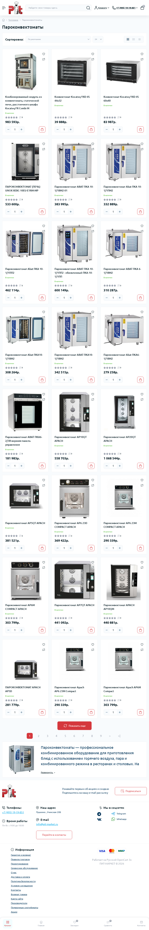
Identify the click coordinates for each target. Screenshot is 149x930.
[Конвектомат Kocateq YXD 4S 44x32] (75, 72)
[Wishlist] (43, 53)
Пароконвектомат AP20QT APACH (120, 439)
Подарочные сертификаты (24, 907)
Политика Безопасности (23, 881)
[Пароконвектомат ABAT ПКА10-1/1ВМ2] (75, 330)
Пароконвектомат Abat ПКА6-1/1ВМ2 (122, 356)
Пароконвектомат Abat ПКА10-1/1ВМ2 (24, 356)
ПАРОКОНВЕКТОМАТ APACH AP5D (23, 689)
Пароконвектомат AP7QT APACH (74, 605)
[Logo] (15, 7)
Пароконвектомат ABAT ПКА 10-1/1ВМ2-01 (74, 188)
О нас (14, 872)
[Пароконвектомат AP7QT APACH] (75, 580)
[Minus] (8, 129)
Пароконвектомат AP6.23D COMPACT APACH (71, 525)
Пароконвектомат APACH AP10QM (119, 607)
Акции (14, 912)
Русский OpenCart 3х (119, 859)
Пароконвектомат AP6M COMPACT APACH (20, 607)
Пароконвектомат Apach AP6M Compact (122, 689)
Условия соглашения (22, 885)
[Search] (88, 8)
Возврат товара (19, 894)
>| (119, 735)
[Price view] (139, 39)
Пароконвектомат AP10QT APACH (71, 439)
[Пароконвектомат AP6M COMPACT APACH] (25, 580)
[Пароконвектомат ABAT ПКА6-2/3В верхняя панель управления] (25, 412)
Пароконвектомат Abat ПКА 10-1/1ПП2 (24, 270)
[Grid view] (128, 39)
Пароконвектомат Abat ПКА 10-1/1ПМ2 (123, 188)
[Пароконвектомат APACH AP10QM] (124, 580)
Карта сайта (17, 899)
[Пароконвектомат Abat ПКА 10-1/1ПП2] (25, 244)
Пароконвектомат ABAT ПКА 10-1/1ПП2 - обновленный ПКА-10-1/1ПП (74, 272)
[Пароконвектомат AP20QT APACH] (124, 412)
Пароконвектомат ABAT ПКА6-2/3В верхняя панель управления (23, 441)
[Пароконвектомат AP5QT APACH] (25, 498)
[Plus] (21, 129)
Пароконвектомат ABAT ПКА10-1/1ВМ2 (74, 356)
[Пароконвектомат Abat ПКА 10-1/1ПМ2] (124, 162)
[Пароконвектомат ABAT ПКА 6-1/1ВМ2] (124, 244)
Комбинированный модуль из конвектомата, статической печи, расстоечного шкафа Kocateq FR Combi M (23, 102)
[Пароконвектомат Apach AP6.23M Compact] (75, 662)
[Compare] (43, 59)
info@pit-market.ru (47, 824)
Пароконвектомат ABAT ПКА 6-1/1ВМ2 (122, 270)
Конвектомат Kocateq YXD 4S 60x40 (121, 98)
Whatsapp (121, 819)
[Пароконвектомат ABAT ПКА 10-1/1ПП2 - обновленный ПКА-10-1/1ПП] (75, 244)
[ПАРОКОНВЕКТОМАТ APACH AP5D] (25, 662)
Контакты (16, 890)
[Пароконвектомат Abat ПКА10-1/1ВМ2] (25, 330)
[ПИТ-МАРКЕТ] (24, 791)
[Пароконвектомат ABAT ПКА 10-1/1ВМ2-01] (75, 162)
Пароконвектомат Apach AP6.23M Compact (69, 689)
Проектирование (19, 864)
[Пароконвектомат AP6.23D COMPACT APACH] (75, 498)
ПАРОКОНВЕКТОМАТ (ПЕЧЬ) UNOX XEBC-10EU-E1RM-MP (22, 188)
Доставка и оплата (20, 877)
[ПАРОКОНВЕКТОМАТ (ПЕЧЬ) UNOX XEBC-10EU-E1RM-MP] (25, 162)
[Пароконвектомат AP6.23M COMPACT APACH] (124, 498)
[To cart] (42, 129)
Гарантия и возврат (21, 855)
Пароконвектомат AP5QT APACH (25, 523)
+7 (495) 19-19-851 (13, 812)
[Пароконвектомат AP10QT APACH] (75, 412)
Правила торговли (20, 859)
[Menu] (4, 8)
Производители (19, 903)
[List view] (134, 39)
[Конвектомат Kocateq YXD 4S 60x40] (124, 72)
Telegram (121, 813)
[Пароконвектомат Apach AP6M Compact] (124, 662)
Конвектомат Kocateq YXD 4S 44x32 (72, 98)
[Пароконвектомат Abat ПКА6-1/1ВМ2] (124, 330)
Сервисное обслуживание (24, 868)
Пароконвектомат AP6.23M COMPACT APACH (120, 525)
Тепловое (13, 20)
